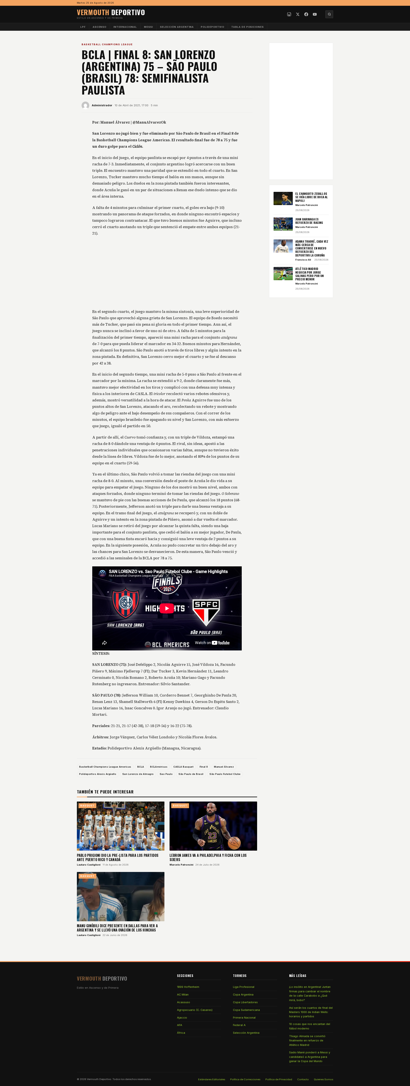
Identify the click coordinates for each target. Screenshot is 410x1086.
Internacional (125, 26)
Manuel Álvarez (224, 766)
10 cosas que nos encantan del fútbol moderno (309, 1026)
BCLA (140, 766)
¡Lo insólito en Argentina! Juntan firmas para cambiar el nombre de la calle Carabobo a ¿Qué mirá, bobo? (310, 993)
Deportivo (111, 12)
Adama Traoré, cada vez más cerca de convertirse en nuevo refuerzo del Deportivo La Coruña (311, 248)
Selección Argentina (177, 26)
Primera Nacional (244, 1017)
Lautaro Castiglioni (88, 864)
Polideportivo (212, 26)
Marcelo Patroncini (181, 864)
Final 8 (204, 766)
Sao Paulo (166, 774)
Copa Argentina (243, 994)
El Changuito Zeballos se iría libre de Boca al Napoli (311, 197)
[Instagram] (289, 14)
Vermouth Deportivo (99, 1079)
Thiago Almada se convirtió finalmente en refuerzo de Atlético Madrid (307, 1041)
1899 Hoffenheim (188, 986)
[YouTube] (315, 14)
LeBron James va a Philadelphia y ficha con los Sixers (208, 857)
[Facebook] (306, 14)
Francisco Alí (303, 259)
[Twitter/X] (298, 14)
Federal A (239, 1025)
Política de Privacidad (278, 1079)
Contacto (303, 1079)
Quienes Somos (323, 1079)
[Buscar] (329, 14)
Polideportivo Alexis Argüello (97, 774)
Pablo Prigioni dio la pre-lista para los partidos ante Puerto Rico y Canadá (117, 857)
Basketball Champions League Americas (105, 766)
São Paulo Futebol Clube (224, 774)
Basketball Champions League (107, 44)
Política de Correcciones (245, 1079)
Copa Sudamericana (246, 1010)
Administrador (102, 105)
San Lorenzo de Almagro (138, 774)
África (181, 1032)
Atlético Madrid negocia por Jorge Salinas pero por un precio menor (309, 274)
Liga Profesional (243, 986)
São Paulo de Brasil (191, 774)
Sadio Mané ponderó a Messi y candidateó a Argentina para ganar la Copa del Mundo (309, 1057)
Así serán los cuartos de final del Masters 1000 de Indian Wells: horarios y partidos (311, 1012)
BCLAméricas (158, 766)
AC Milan (183, 994)
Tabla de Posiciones (247, 26)
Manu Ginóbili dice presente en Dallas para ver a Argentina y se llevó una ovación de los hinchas (117, 928)
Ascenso (99, 26)
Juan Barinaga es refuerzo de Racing (309, 221)
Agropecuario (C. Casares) (194, 1010)
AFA (179, 1025)
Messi (148, 26)
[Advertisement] (167, 273)
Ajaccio (182, 1017)
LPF (83, 26)
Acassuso (183, 1002)
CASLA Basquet (183, 766)
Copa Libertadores (245, 1002)
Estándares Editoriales (211, 1079)
